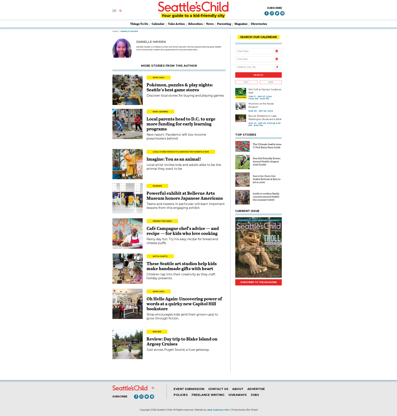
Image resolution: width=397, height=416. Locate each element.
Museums (157, 186)
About (237, 389)
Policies (181, 395)
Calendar (158, 24)
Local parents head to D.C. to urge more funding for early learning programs (181, 124)
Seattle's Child (164, 409)
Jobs (255, 395)
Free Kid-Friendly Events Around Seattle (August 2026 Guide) (266, 161)
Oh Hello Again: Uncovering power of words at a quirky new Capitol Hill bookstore (184, 304)
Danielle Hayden (151, 42)
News (210, 24)
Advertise (256, 389)
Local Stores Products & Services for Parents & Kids (181, 152)
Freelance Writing (208, 395)
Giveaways (237, 395)
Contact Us (218, 389)
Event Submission (189, 389)
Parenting (224, 24)
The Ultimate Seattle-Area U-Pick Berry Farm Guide (267, 145)
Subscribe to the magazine (258, 282)
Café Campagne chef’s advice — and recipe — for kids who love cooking (183, 230)
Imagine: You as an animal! (174, 159)
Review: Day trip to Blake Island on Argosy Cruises (182, 341)
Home (115, 31)
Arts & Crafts (160, 256)
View (270, 82)
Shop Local (158, 78)
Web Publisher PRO (218, 410)
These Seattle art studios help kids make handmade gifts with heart (182, 265)
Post (246, 82)
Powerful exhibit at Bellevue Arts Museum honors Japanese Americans (185, 195)
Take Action (176, 24)
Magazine (241, 24)
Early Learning (160, 112)
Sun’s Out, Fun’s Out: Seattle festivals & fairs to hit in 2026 (267, 179)
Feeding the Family (162, 221)
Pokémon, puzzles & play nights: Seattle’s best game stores (180, 87)
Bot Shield (252, 409)
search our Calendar (258, 37)
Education (195, 24)
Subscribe (274, 8)
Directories (259, 24)
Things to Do (139, 24)
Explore (157, 332)
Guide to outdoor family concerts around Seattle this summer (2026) (266, 196)
